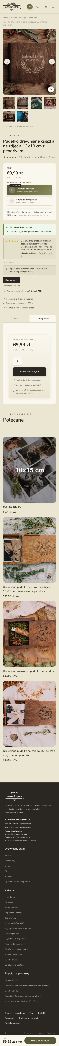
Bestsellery (10, 860)
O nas (7, 866)
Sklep (5, 17)
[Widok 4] (50, 103)
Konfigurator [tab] (43, 318)
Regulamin (10, 1018)
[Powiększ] (51, 89)
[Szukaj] (37, 7)
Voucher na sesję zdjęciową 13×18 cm (21, 1001)
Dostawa (9, 902)
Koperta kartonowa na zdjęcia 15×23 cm (23, 996)
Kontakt (8, 876)
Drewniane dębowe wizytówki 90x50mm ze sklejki (27, 985)
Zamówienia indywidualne (16, 949)
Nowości (8, 855)
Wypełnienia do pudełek (15, 938)
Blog (7, 871)
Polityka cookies (12, 1023)
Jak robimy (20, 1013)
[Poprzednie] (7, 62)
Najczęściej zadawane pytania (18, 928)
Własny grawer (12, 933)
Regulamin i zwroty (13, 912)
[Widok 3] (36, 103)
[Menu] (53, 7)
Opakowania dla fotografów (17, 881)
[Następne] (52, 62)
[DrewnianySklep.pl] (12, 7)
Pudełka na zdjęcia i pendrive (24, 17)
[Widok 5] (9, 116)
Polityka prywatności (29, 1018)
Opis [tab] (16, 318)
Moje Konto (10, 897)
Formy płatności (12, 907)
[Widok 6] (23, 116)
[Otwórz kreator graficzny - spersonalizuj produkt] (30, 6)
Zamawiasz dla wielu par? (24, 291)
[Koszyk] (46, 7)
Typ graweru (10, 918)
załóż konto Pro (13, 285)
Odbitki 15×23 (11, 980)
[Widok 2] (23, 103)
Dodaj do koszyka (29, 371)
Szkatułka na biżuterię (14, 965)
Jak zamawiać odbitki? (14, 923)
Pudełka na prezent (13, 954)
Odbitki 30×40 (11, 991)
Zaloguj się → (11, 280)
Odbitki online (11, 959)
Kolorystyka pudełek (14, 944)
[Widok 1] (9, 103)
